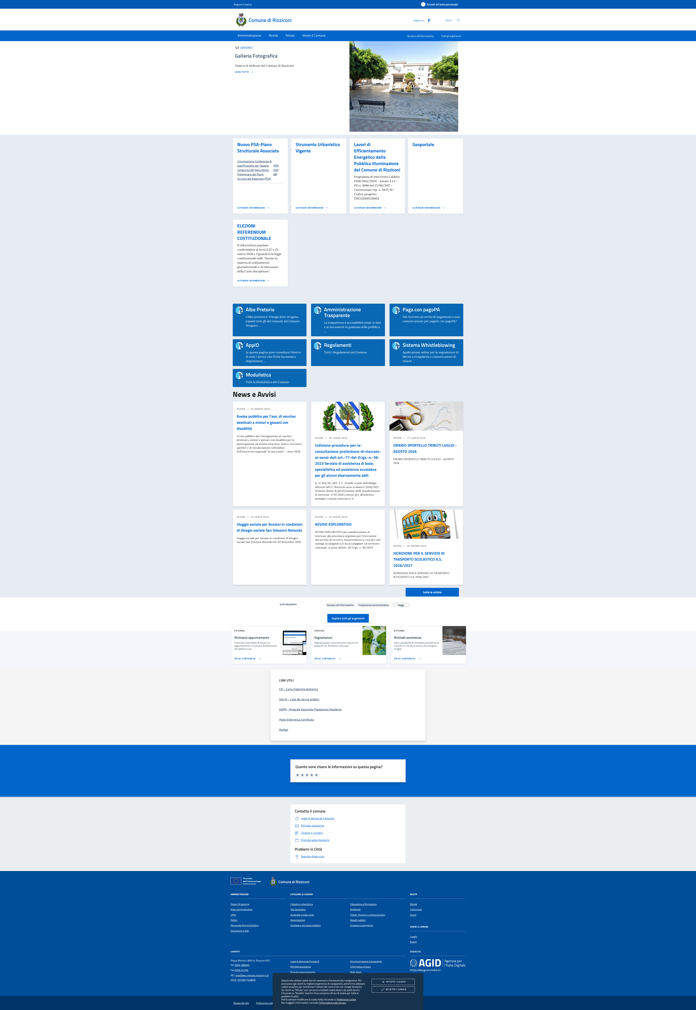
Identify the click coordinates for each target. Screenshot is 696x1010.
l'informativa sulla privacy (332, 1003)
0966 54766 (241, 970)
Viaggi (401, 604)
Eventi (413, 942)
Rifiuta (396, 981)
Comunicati (416, 909)
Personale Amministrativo (244, 925)
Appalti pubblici (358, 920)
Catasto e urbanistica (301, 904)
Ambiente (355, 909)
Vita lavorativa (298, 909)
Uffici (233, 915)
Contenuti (246, 47)
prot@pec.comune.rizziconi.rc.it (252, 975)
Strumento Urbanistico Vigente (318, 147)
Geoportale (423, 144)
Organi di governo (240, 904)
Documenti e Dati (240, 931)
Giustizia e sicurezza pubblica (305, 925)
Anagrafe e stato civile (302, 915)
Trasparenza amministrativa (373, 604)
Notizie (413, 904)
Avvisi (413, 915)
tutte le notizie (432, 592)
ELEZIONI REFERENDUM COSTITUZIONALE (254, 232)
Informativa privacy (360, 967)
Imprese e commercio (361, 925)
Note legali (355, 972)
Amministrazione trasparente (366, 961)
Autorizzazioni (297, 920)
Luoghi (413, 937)
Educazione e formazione (363, 904)
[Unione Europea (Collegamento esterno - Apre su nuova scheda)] (247, 882)
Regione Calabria (243, 4)
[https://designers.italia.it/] (437, 963)
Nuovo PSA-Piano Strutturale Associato (258, 147)
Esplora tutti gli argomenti (348, 618)
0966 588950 (242, 965)
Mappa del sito (241, 1003)
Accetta (396, 989)
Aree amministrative (241, 909)
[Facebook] (427, 20)
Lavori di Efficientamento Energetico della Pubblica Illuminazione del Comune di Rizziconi (377, 157)
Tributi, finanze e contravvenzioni (367, 915)
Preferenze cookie (346, 999)
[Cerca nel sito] (458, 20)
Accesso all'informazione (420, 36)
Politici (234, 920)
